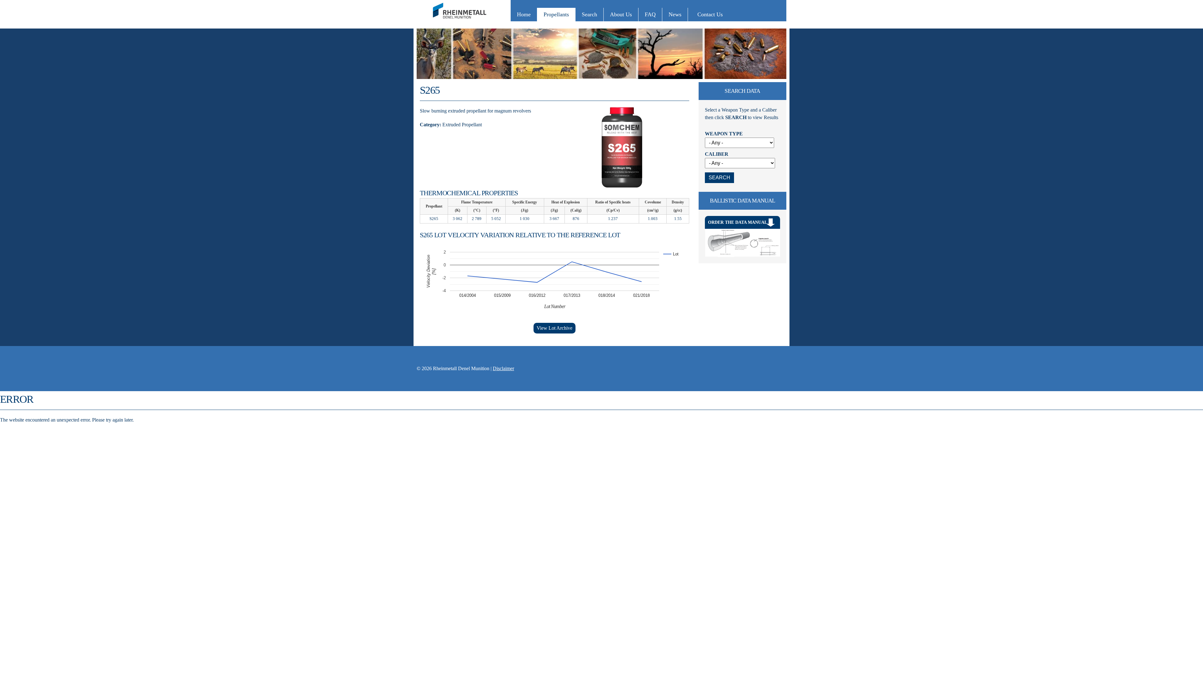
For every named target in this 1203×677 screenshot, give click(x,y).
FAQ (650, 14)
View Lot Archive (554, 328)
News (675, 14)
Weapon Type (724, 133)
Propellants (556, 14)
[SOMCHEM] (460, 21)
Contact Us (710, 14)
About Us (621, 14)
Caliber (716, 154)
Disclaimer (503, 368)
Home (524, 14)
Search (589, 14)
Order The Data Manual (737, 222)
